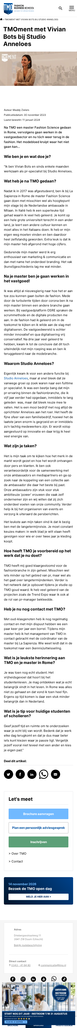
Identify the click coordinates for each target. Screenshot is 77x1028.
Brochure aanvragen (38, 814)
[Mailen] (55, 774)
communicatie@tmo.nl (53, 965)
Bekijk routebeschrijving (28, 945)
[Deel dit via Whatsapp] (43, 773)
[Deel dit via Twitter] (8, 774)
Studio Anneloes (16, 378)
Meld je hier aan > (38, 896)
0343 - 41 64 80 (21, 965)
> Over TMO (17, 853)
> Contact (16, 861)
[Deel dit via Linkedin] (32, 774)
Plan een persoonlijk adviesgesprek (38, 828)
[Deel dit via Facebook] (20, 774)
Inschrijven (38, 842)
